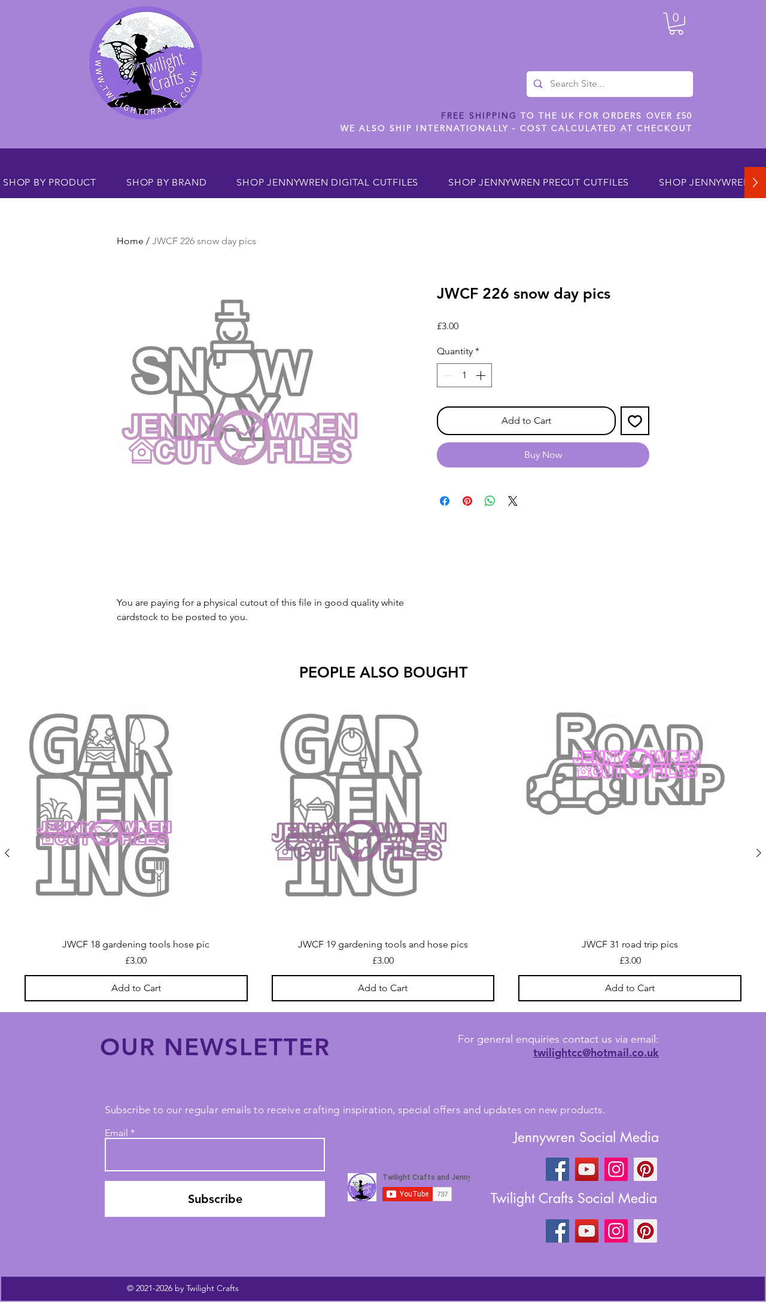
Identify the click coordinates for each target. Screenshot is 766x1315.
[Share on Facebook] (444, 501)
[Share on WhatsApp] (490, 501)
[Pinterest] (645, 1169)
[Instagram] (616, 1169)
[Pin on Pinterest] (467, 501)
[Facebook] (557, 1169)
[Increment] (481, 375)
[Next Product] (759, 853)
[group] (383, 853)
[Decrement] (447, 375)
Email (116, 1133)
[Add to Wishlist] (635, 420)
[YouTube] (586, 1169)
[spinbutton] (464, 375)
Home (130, 241)
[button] (676, 24)
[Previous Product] (7, 853)
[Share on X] (513, 501)
